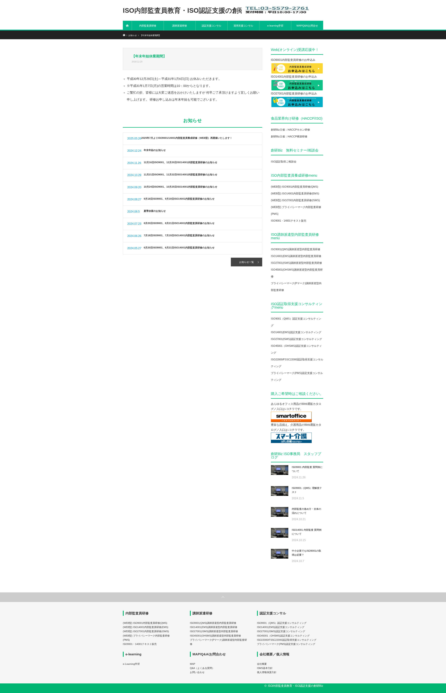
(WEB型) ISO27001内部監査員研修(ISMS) (295, 200)
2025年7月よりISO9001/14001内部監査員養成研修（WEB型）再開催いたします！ (186, 138)
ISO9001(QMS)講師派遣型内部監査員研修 (295, 249)
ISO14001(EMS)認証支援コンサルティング (296, 332)
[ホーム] (127, 26)
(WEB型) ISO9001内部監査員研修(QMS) (294, 186)
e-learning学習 (275, 25)
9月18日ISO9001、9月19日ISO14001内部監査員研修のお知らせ (177, 198)
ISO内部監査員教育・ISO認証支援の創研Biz (189, 10)
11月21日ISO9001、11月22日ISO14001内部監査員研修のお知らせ (179, 174)
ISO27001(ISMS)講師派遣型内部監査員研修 (296, 262)
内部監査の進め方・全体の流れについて (306, 511)
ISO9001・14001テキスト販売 (288, 220)
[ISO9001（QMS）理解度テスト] (279, 494)
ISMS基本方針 (265, 668)
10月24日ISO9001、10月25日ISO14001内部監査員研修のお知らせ (179, 186)
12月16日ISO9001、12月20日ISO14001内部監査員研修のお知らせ (179, 162)
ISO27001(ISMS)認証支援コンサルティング (296, 339)
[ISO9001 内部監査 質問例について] (279, 474)
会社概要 (262, 664)
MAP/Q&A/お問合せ (307, 25)
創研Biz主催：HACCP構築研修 (289, 136)
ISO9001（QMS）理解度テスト (307, 490)
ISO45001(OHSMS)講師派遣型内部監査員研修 (215, 635)
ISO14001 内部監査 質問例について (306, 531)
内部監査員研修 (147, 25)
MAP (192, 664)
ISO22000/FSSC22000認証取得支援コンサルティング (286, 640)
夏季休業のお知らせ (153, 211)
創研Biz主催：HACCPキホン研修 (290, 129)
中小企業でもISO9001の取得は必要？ (306, 552)
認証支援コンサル (211, 25)
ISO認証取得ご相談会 (283, 161)
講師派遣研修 (179, 25)
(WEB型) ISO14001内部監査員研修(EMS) (295, 193)
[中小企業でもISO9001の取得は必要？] (279, 557)
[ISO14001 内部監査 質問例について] (279, 536)
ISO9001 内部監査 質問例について (307, 469)
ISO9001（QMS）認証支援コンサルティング (281, 623)
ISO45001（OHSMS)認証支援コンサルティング (283, 635)
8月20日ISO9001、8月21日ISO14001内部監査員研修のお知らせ (177, 223)
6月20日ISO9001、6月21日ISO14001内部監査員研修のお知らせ (177, 247)
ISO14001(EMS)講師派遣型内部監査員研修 (296, 256)
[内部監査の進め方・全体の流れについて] (279, 515)
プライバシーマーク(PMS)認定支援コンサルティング (286, 644)
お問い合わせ (197, 672)
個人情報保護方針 (266, 672)
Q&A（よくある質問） (202, 668)
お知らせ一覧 (246, 262)
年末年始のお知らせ (153, 150)
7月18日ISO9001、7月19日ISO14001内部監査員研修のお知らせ (177, 235)
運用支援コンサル (243, 25)
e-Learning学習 (131, 664)
